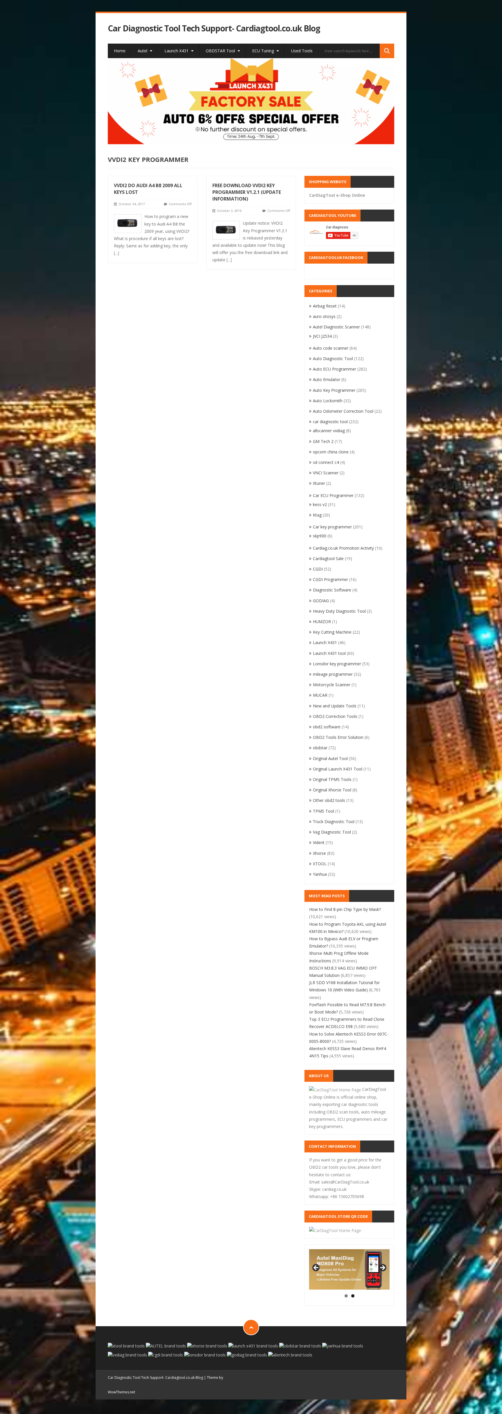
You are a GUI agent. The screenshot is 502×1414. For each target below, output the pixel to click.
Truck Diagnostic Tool (333, 821)
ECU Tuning (263, 50)
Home (120, 50)
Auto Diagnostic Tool (333, 358)
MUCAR (320, 695)
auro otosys (324, 316)
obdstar (320, 747)
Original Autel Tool (330, 758)
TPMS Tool (323, 811)
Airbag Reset (325, 306)
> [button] (382, 1268)
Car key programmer (332, 527)
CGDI (318, 569)
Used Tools (302, 50)
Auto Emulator (326, 379)
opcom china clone (331, 452)
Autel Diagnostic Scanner (336, 327)
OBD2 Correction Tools (335, 716)
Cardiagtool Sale (328, 558)
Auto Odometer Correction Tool (343, 411)
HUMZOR (322, 621)
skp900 (319, 536)
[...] (116, 253)
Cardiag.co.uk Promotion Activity (343, 548)
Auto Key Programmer (334, 390)
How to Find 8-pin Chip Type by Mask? (345, 909)
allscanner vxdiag (329, 430)
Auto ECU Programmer (334, 369)
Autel (143, 50)
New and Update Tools (334, 706)
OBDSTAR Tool (221, 50)
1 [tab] (346, 1295)
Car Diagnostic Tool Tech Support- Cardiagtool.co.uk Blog (214, 28)
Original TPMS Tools (332, 779)
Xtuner (319, 483)
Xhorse (319, 853)
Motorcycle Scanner (331, 684)
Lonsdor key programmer (337, 663)
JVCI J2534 (322, 336)
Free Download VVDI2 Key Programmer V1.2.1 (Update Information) (246, 192)
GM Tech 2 (323, 441)
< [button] (316, 1268)
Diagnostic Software (332, 590)
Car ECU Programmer (333, 495)
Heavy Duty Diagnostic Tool (339, 611)
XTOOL (320, 863)
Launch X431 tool (329, 653)
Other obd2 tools (329, 800)
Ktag (317, 515)
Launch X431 (177, 50)
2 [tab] (352, 1295)
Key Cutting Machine (332, 632)
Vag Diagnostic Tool (332, 832)
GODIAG (321, 600)
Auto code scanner (330, 348)
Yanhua (320, 874)
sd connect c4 (326, 462)
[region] (251, 101)
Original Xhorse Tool (332, 790)
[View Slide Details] (251, 101)
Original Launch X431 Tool (337, 769)
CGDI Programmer (330, 579)
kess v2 (320, 504)
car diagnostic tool (330, 421)
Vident (318, 842)
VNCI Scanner (325, 472)
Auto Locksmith (328, 400)
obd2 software (326, 727)
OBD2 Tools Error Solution (338, 737)
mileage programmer (333, 674)
